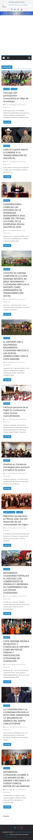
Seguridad (6, 89)
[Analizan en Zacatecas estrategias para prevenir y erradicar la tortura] (16, 449)
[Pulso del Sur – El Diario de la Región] (16, 13)
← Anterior (5, 816)
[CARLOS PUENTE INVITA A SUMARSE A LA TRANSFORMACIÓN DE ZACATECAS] (16, 135)
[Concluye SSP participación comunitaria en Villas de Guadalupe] (16, 78)
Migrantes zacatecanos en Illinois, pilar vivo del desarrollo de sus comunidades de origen (15, 520)
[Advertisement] (16, 32)
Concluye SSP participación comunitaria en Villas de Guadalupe (15, 97)
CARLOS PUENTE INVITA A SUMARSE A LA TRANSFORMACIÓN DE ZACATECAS (15, 154)
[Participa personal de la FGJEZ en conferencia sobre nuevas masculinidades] (16, 393)
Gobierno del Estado (9, 512)
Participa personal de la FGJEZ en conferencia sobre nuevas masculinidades (15, 411)
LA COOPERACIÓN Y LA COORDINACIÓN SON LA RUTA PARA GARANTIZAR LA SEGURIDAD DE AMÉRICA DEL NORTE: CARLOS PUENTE (16, 716)
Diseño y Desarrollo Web (10, 836)
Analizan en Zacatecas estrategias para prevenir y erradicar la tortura (16, 467)
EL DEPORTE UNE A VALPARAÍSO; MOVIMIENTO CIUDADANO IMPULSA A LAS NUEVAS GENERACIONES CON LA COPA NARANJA (16, 350)
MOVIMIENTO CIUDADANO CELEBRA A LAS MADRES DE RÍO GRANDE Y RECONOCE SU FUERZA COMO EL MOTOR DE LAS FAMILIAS (16, 779)
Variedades (14, 89)
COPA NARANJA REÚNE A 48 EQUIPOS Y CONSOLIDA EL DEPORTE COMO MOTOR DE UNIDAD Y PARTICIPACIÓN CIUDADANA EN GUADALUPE (16, 651)
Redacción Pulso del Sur (20, 104)
